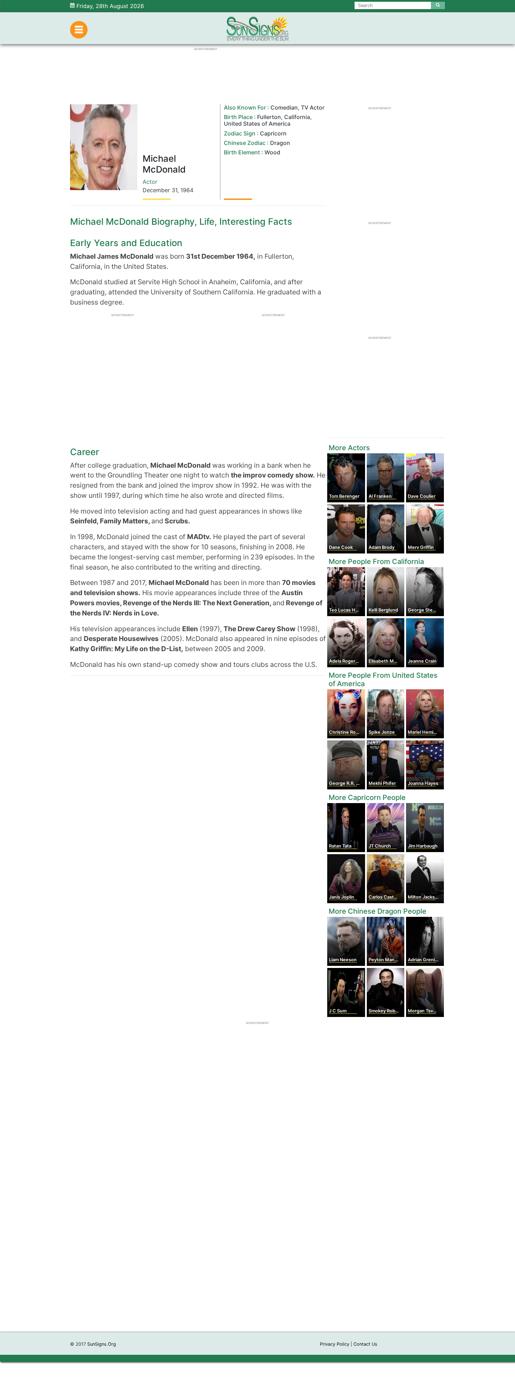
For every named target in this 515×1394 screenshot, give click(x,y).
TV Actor (312, 107)
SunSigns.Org (101, 1344)
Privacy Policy (334, 1344)
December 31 (160, 190)
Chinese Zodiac (245, 142)
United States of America (257, 123)
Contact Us (365, 1344)
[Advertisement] (257, 1227)
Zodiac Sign (239, 133)
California (297, 116)
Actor (150, 181)
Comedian (284, 107)
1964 (186, 190)
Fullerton (269, 116)
